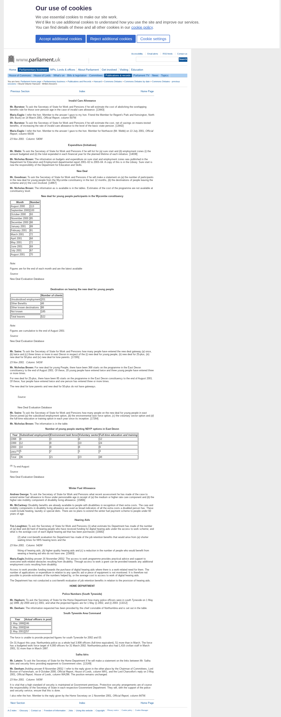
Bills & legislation (76, 75)
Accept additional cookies (60, 39)
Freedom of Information (55, 710)
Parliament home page (31, 81)
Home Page (147, 91)
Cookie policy (127, 710)
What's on (59, 75)
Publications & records (118, 75)
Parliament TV (141, 75)
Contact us (182, 54)
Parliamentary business (33, 69)
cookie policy (142, 27)
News (155, 75)
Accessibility (137, 54)
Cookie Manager (141, 710)
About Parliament (88, 69)
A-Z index (12, 710)
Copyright (100, 710)
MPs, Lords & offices (62, 69)
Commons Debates (113, 81)
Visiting (124, 69)
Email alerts (152, 54)
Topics (164, 75)
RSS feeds (168, 54)
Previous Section (20, 91)
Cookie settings (153, 39)
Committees (96, 75)
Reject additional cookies (111, 39)
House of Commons (20, 75)
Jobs (70, 710)
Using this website (84, 710)
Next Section (18, 703)
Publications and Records (79, 81)
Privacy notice (113, 710)
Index (82, 91)
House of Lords (42, 75)
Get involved (109, 69)
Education (137, 69)
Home (12, 69)
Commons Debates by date (137, 81)
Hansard (98, 81)
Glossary (23, 710)
